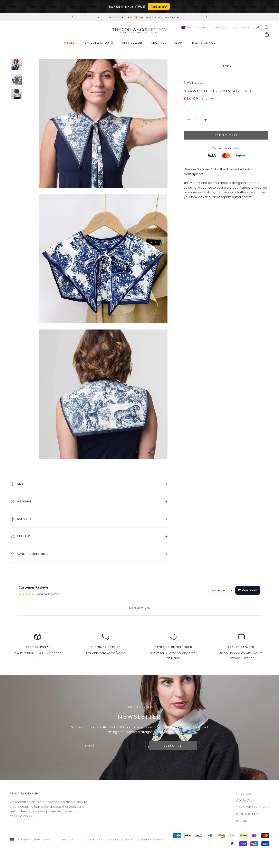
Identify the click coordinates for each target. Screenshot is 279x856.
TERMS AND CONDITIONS (252, 807)
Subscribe (173, 746)
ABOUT (179, 43)
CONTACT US (245, 800)
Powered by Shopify (149, 839)
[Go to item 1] (16, 64)
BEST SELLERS (132, 43)
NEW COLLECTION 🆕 (98, 43)
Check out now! (159, 6)
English (239, 27)
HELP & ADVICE (203, 43)
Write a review (248, 590)
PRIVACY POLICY (247, 814)
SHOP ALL (158, 43)
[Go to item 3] (16, 94)
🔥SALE (69, 43)
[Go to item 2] (16, 79)
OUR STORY (243, 794)
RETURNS (242, 821)
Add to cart (226, 135)
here (103, 653)
